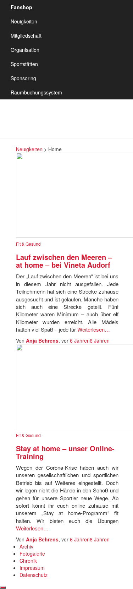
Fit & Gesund (28, 244)
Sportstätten (24, 63)
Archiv (26, 546)
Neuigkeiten (24, 21)
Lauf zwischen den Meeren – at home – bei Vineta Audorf (64, 261)
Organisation (25, 49)
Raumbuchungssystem (36, 92)
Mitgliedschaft (26, 35)
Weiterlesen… (93, 329)
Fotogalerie (32, 553)
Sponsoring (23, 78)
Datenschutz (34, 574)
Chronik (28, 560)
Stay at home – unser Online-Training (65, 452)
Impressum (32, 567)
